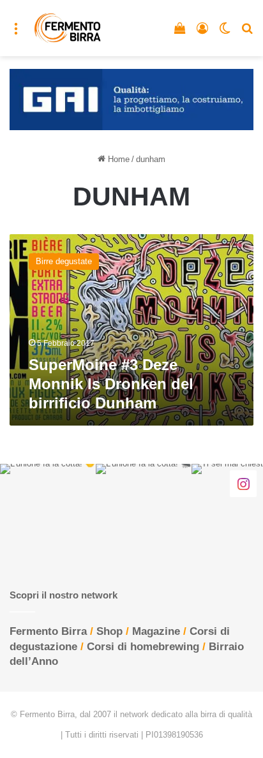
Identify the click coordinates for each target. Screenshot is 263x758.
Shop (109, 631)
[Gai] (131, 98)
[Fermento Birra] (68, 28)
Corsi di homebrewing (143, 647)
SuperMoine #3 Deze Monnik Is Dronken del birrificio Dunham (111, 384)
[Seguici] (243, 483)
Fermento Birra (48, 631)
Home (117, 159)
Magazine (156, 631)
